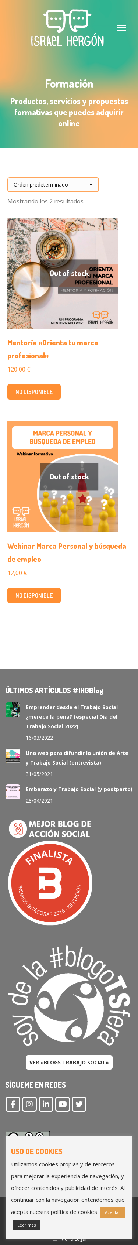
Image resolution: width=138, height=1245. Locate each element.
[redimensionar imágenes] (13, 709)
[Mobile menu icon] (121, 28)
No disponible (34, 392)
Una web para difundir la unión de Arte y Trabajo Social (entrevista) (77, 757)
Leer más (26, 1225)
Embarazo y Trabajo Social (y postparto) (79, 789)
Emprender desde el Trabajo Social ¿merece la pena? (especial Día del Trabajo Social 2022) (72, 717)
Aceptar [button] (112, 1212)
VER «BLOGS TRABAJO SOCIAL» (69, 1062)
